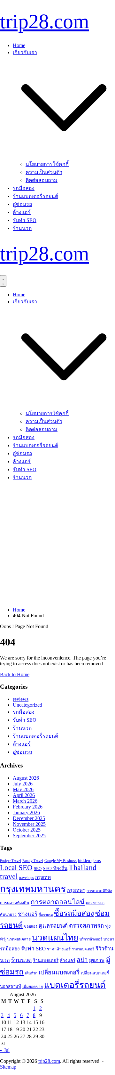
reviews (20, 699)
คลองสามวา (95, 903)
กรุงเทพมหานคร (33, 889)
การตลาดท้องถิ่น (14, 903)
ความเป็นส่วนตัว (44, 172)
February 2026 (27, 806)
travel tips (26, 877)
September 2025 (29, 835)
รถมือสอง (23, 188)
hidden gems (89, 860)
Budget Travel (10, 861)
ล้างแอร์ (22, 212)
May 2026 (23, 789)
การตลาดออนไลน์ (58, 902)
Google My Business (60, 860)
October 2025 (27, 830)
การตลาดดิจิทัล (99, 891)
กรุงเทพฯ (76, 890)
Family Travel (32, 861)
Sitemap (8, 1067)
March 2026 (25, 801)
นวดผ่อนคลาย (19, 939)
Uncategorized (27, 705)
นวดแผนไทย (55, 937)
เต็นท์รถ (31, 973)
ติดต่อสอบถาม (41, 180)
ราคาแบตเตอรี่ (83, 949)
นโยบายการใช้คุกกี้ (47, 164)
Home (19, 45)
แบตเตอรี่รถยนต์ (75, 985)
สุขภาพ (96, 960)
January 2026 (26, 812)
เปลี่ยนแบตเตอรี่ (59, 972)
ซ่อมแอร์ (30, 926)
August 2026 (26, 778)
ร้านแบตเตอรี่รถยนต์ (35, 196)
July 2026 (23, 783)
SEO (38, 868)
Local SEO (16, 868)
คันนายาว (8, 914)
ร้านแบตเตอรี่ (45, 960)
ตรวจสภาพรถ (86, 925)
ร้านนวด (22, 228)
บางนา (108, 939)
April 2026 (24, 795)
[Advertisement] (57, 544)
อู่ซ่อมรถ (22, 204)
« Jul (5, 1050)
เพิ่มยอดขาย (32, 986)
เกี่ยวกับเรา (25, 52)
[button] (64, 157)
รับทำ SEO (24, 220)
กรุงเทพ (43, 877)
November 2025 (29, 824)
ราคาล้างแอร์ (59, 949)
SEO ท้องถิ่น (55, 868)
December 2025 (29, 818)
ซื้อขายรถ (46, 914)
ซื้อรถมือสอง (74, 913)
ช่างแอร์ (27, 914)
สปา (82, 959)
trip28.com (44, 21)
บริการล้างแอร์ (91, 939)
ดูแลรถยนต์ (53, 926)
